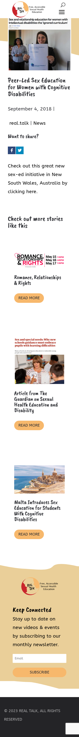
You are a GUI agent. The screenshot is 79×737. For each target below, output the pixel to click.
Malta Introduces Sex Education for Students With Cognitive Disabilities (37, 510)
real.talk (19, 123)
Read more (29, 298)
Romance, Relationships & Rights (37, 280)
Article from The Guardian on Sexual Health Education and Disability (36, 402)
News (39, 123)
